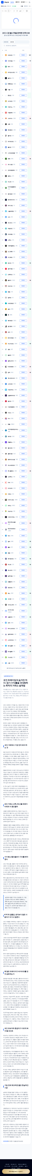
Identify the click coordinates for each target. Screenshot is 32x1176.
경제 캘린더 (21, 1166)
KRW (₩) (6, 42)
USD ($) (12, 42)
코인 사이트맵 (7, 1166)
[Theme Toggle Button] (29, 2)
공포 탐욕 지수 (14, 1164)
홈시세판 (7, 1164)
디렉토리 (18, 1168)
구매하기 (23, 55)
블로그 (26, 1166)
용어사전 (13, 1168)
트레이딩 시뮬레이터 (22, 1164)
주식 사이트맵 (14, 1166)
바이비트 (5, 1141)
